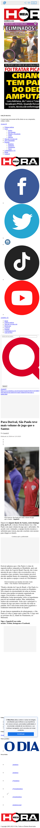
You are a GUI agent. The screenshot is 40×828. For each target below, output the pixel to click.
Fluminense (11, 147)
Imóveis (10, 137)
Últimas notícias (9, 127)
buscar (5, 386)
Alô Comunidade (9, 140)
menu (34, 3)
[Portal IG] (5, 4)
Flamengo (11, 145)
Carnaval (7, 154)
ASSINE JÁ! (5, 318)
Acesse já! (4, 124)
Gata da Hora (8, 332)
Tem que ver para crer (10, 139)
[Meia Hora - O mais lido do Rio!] (20, 166)
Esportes (6, 142)
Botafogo (11, 144)
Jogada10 (3, 389)
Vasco (10, 149)
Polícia (10, 130)
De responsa (11, 132)
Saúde (10, 135)
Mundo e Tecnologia (14, 134)
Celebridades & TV (10, 331)
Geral (6, 129)
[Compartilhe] (25, 2)
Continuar (20, 734)
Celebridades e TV (10, 150)
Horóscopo (7, 326)
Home (6, 152)
